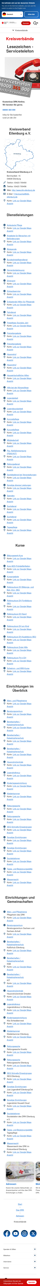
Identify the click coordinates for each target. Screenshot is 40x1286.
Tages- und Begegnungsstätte (19, 868)
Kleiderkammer (13, 793)
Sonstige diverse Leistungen (19, 485)
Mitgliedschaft (13, 440)
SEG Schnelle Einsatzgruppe (19, 826)
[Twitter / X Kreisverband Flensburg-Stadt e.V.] (33, 1233)
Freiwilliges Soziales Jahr (17, 322)
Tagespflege (12, 527)
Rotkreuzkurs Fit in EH (16, 657)
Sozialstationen (13, 858)
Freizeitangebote (14, 333)
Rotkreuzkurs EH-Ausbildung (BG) (21, 636)
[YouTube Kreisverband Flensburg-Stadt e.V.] (15, 1233)
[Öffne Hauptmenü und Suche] (35, 23)
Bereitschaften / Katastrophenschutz (15, 723)
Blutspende (12, 249)
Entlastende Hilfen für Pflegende (20, 301)
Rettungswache (13, 805)
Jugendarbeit (12, 398)
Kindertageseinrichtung (17, 783)
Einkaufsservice (13, 291)
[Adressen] (20, 1171)
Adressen (11, 1184)
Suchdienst (11, 506)
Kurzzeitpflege (13, 419)
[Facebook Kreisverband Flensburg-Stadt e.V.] (6, 1233)
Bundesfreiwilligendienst (17, 259)
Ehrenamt (11, 280)
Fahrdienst (11, 312)
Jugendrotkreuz (13, 772)
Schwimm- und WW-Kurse (18, 668)
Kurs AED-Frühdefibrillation (18, 566)
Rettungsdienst (13, 464)
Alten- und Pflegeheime (17, 700)
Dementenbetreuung (15, 270)
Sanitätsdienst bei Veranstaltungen (21, 474)
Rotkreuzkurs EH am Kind (18, 626)
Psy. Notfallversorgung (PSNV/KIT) (16, 452)
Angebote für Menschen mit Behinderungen (18, 237)
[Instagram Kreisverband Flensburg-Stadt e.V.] (24, 1233)
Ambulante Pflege (14, 225)
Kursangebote (13, 576)
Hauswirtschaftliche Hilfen (18, 375)
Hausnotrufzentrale (15, 762)
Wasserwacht (12, 879)
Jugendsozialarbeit (15, 408)
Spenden (26, 23)
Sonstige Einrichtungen (17, 837)
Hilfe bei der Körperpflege (18, 387)
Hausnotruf (11, 354)
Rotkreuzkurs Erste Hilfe (17, 647)
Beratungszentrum (15, 711)
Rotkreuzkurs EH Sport (17, 613)
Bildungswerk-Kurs (15, 555)
